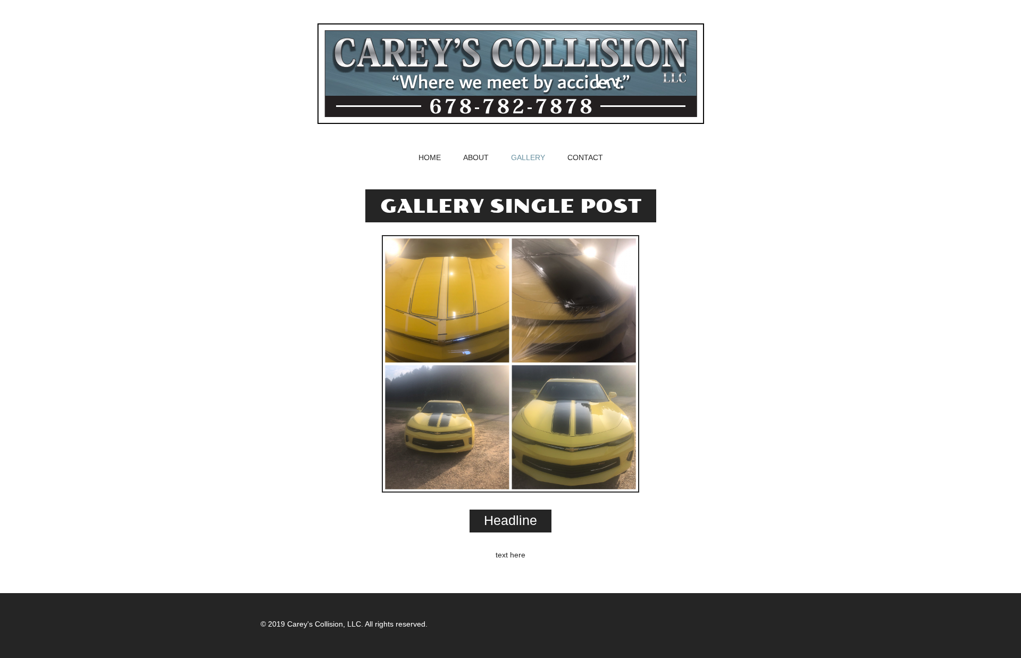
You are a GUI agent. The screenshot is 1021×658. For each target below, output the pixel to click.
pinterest (748, 624)
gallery (528, 158)
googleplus (714, 624)
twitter (646, 624)
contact (585, 158)
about (476, 158)
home (430, 158)
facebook (680, 624)
